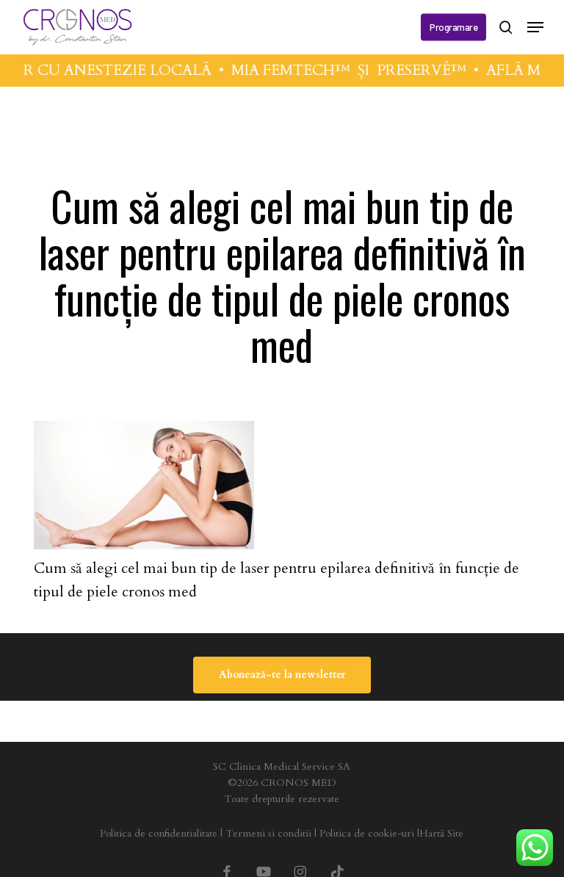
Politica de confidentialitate (158, 833)
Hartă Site (441, 833)
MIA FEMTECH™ (286, 70)
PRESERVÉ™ (417, 70)
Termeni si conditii (268, 833)
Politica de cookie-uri (366, 833)
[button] (535, 27)
